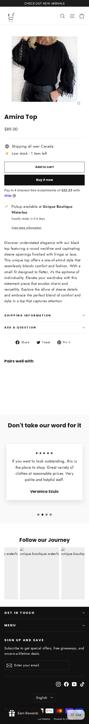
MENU (10, 625)
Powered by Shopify (63, 719)
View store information (26, 227)
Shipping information (27, 315)
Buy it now (44, 180)
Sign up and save (24, 640)
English (41, 697)
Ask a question (20, 327)
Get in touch (19, 613)
